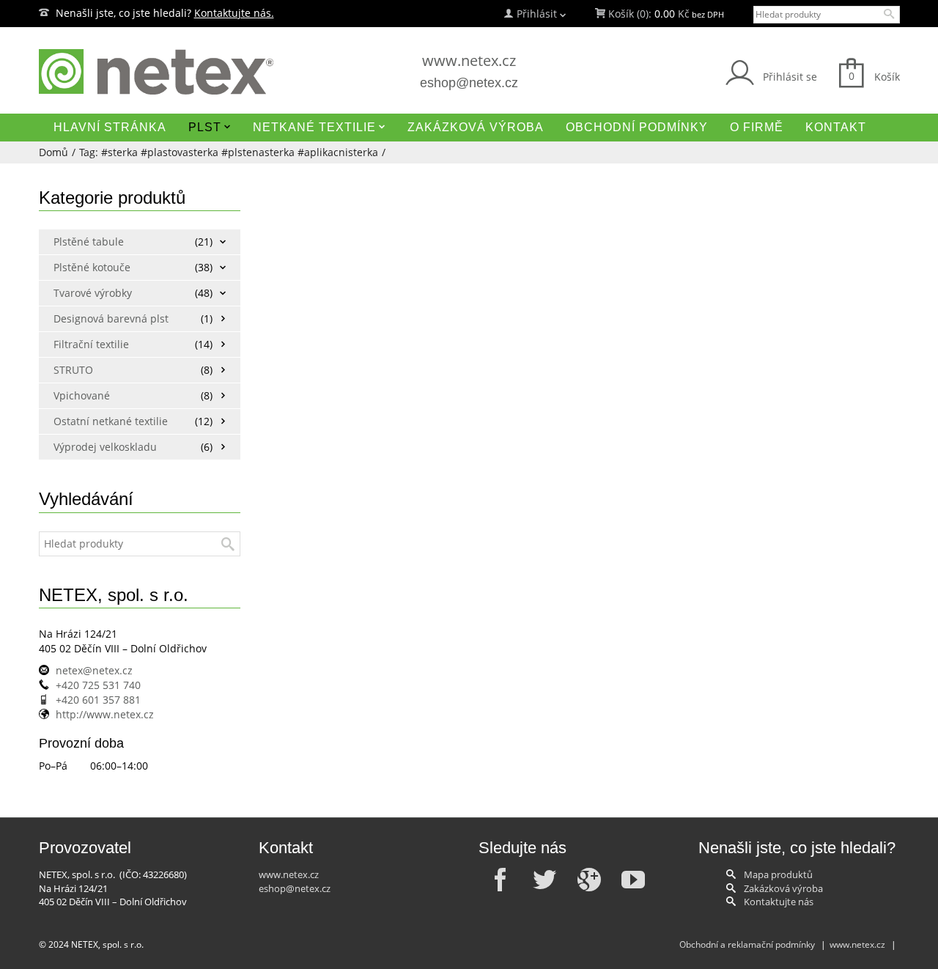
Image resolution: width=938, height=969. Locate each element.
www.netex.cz (469, 60)
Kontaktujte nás (778, 901)
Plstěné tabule (88, 241)
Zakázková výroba (783, 888)
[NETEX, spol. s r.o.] (176, 72)
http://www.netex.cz (105, 714)
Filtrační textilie (91, 344)
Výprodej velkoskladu (105, 447)
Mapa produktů (778, 874)
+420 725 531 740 (98, 685)
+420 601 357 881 (98, 700)
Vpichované (81, 395)
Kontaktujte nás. (234, 13)
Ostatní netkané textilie (106, 421)
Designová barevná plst (106, 318)
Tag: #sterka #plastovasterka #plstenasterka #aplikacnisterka (228, 152)
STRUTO (73, 370)
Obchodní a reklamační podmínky (747, 944)
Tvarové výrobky (92, 293)
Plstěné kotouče (91, 267)
